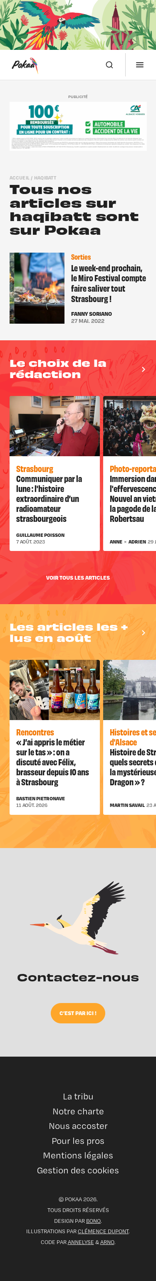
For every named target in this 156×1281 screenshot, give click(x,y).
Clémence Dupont (103, 1231)
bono (93, 1220)
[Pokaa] (25, 65)
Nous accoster (78, 1126)
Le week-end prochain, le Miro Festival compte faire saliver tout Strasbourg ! (108, 283)
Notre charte (78, 1111)
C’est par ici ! (78, 1012)
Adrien (137, 541)
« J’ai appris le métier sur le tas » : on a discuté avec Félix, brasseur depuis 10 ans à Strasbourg (52, 761)
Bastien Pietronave (40, 798)
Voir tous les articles (78, 577)
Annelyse (81, 1242)
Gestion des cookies (78, 1170)
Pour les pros (78, 1141)
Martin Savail (127, 805)
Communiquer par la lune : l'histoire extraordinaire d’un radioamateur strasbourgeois (49, 498)
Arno (107, 1242)
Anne (116, 541)
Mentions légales (78, 1155)
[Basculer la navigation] (140, 65)
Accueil (20, 178)
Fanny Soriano (91, 314)
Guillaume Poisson (40, 535)
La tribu (78, 1096)
